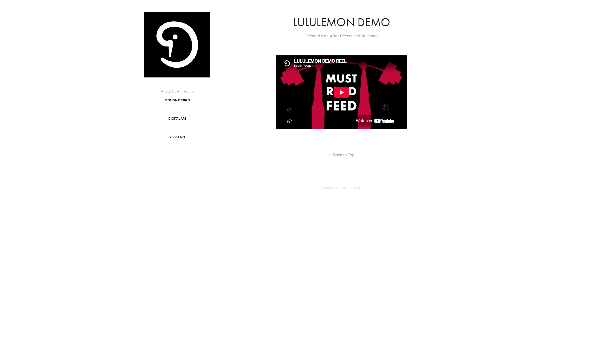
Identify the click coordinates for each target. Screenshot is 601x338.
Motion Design (177, 100)
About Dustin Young (177, 91)
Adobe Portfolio (349, 187)
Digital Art (177, 119)
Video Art (177, 137)
